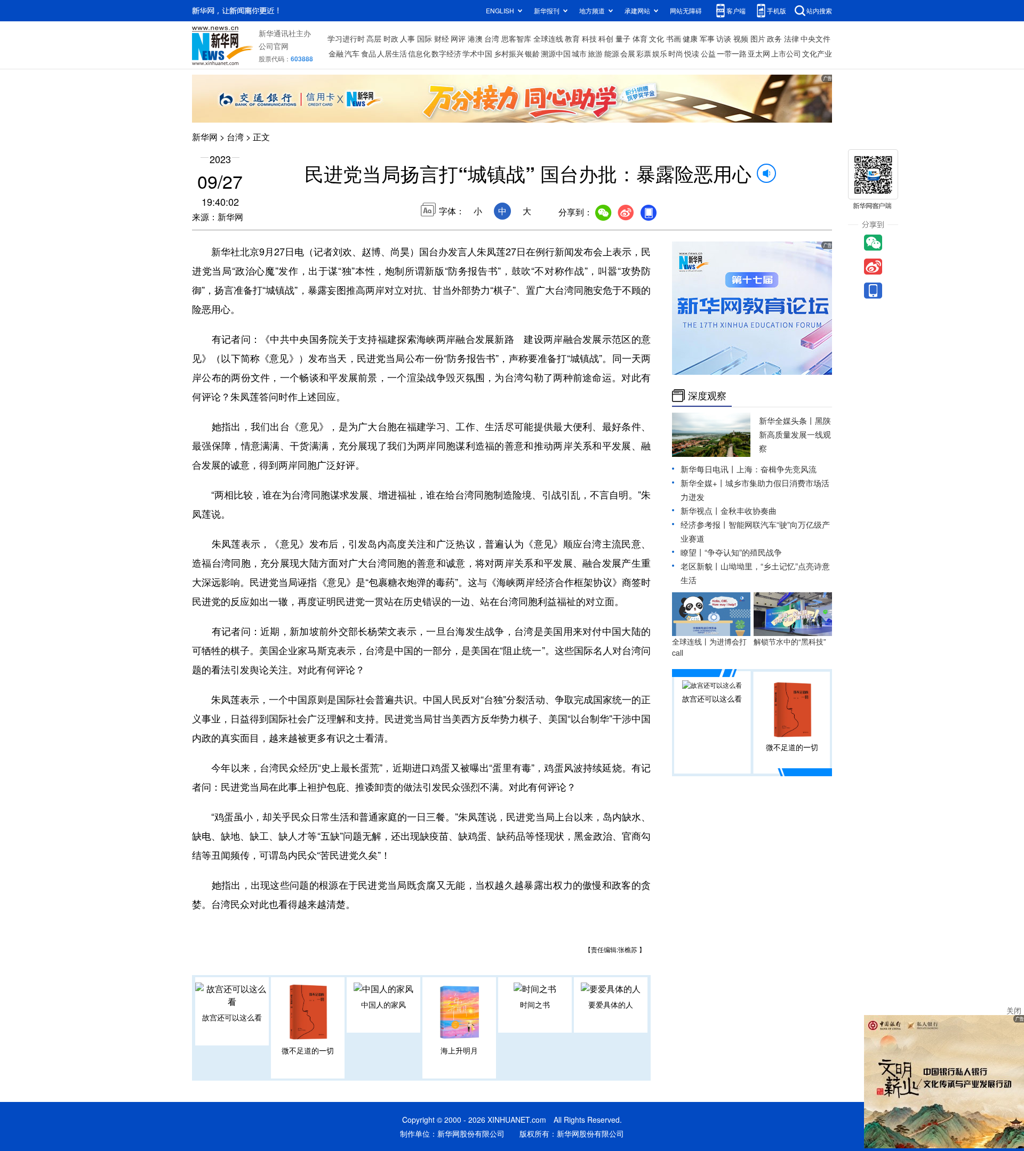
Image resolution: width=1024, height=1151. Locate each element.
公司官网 (274, 46)
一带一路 (732, 53)
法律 (791, 38)
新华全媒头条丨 (787, 420)
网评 (458, 38)
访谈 (723, 38)
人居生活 (392, 53)
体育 (640, 38)
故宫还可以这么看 (232, 1017)
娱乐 (659, 53)
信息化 (419, 53)
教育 (572, 38)
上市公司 (786, 53)
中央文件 (815, 38)
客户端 (736, 10)
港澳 (475, 38)
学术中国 (477, 53)
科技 (589, 38)
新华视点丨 (701, 510)
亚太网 (759, 53)
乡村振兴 (509, 53)
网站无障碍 (686, 10)
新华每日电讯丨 (709, 468)
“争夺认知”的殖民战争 (743, 552)
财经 (441, 38)
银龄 (532, 53)
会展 (627, 53)
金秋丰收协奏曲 (749, 510)
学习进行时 (346, 38)
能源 (611, 53)
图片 (757, 38)
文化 (656, 38)
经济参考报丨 (705, 524)
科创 (605, 38)
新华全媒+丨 (703, 482)
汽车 (352, 53)
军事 (707, 38)
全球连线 (548, 38)
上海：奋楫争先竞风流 (777, 468)
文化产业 (817, 53)
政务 (774, 38)
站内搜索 (819, 10)
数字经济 (446, 53)
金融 (336, 53)
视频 (740, 38)
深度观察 (707, 396)
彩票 (643, 53)
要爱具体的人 (610, 1004)
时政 (390, 38)
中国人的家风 (383, 1004)
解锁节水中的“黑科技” (790, 641)
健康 (690, 38)
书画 (673, 38)
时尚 (675, 53)
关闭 (1013, 1010)
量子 (622, 38)
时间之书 (535, 1004)
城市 (579, 53)
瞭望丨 (693, 552)
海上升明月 (459, 1050)
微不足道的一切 (308, 1050)
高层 (373, 38)
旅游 (595, 53)
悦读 (691, 53)
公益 (708, 53)
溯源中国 (556, 53)
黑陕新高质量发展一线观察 (795, 434)
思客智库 (516, 38)
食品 (368, 53)
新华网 (205, 137)
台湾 (491, 38)
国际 (424, 38)
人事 (407, 38)
